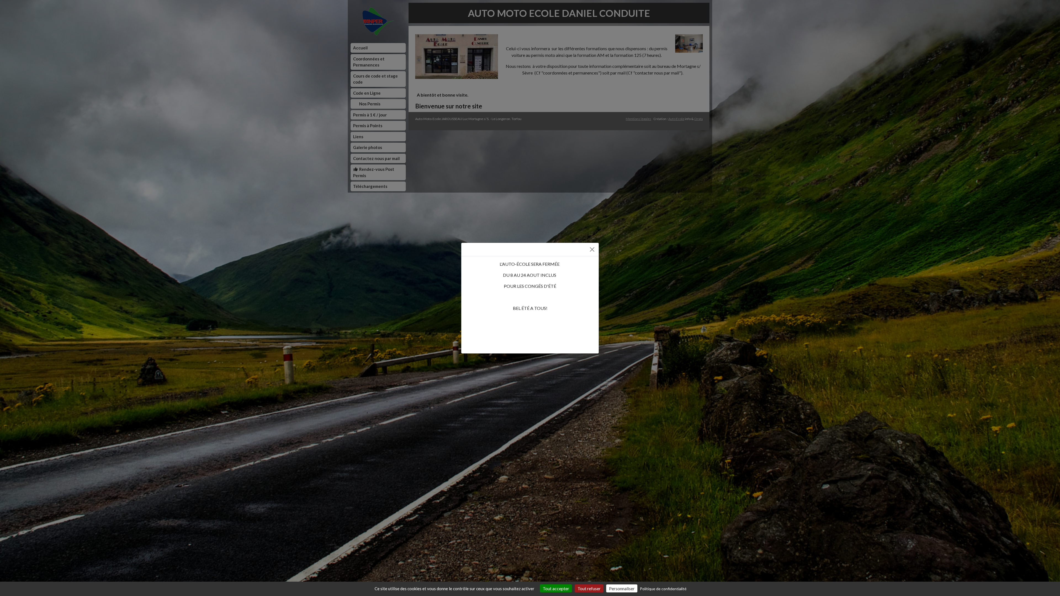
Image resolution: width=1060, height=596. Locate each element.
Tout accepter (556, 588)
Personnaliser (622, 588)
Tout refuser (589, 588)
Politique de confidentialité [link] (663, 588)
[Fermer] (592, 249)
